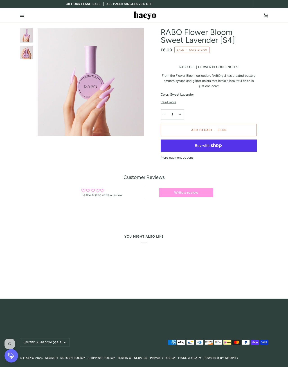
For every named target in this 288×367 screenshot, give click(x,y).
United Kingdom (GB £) (43, 342)
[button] (144, 313)
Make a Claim (189, 358)
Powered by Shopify (221, 358)
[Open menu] (26, 15)
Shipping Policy (101, 358)
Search (51, 358)
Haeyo (28, 358)
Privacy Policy (163, 358)
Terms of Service (132, 358)
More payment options (177, 157)
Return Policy (72, 358)
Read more (168, 102)
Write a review (186, 192)
